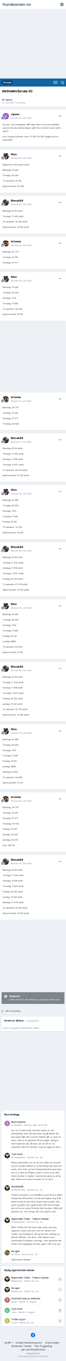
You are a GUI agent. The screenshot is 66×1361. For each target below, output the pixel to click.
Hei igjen (15, 1251)
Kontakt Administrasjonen (29, 1342)
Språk (7, 1342)
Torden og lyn (18, 1319)
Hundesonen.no (16, 4)
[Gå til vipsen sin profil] (6, 116)
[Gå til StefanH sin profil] (7, 1123)
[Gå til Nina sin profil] (6, 156)
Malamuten (19, 1157)
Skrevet (21, 118)
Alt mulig (20, 102)
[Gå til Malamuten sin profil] (7, 1155)
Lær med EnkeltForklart (33, 1349)
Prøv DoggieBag (43, 1346)
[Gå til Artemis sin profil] (6, 243)
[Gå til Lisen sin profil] (7, 1310)
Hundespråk (17, 1186)
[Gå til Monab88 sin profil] (6, 202)
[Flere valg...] (60, 116)
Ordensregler (52, 1342)
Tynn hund (16, 1154)
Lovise (14, 1322)
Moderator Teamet (21, 1346)
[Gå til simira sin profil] (7, 1252)
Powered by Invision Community (33, 1356)
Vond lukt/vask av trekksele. (26, 1298)
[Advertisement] (33, 44)
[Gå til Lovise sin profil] (7, 1321)
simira (17, 1254)
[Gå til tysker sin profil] (7, 1300)
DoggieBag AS (33, 1353)
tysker (14, 1301)
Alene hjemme (18, 1122)
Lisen (13, 1312)
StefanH (18, 1125)
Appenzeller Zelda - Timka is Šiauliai (30, 1219)
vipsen (8, 99)
